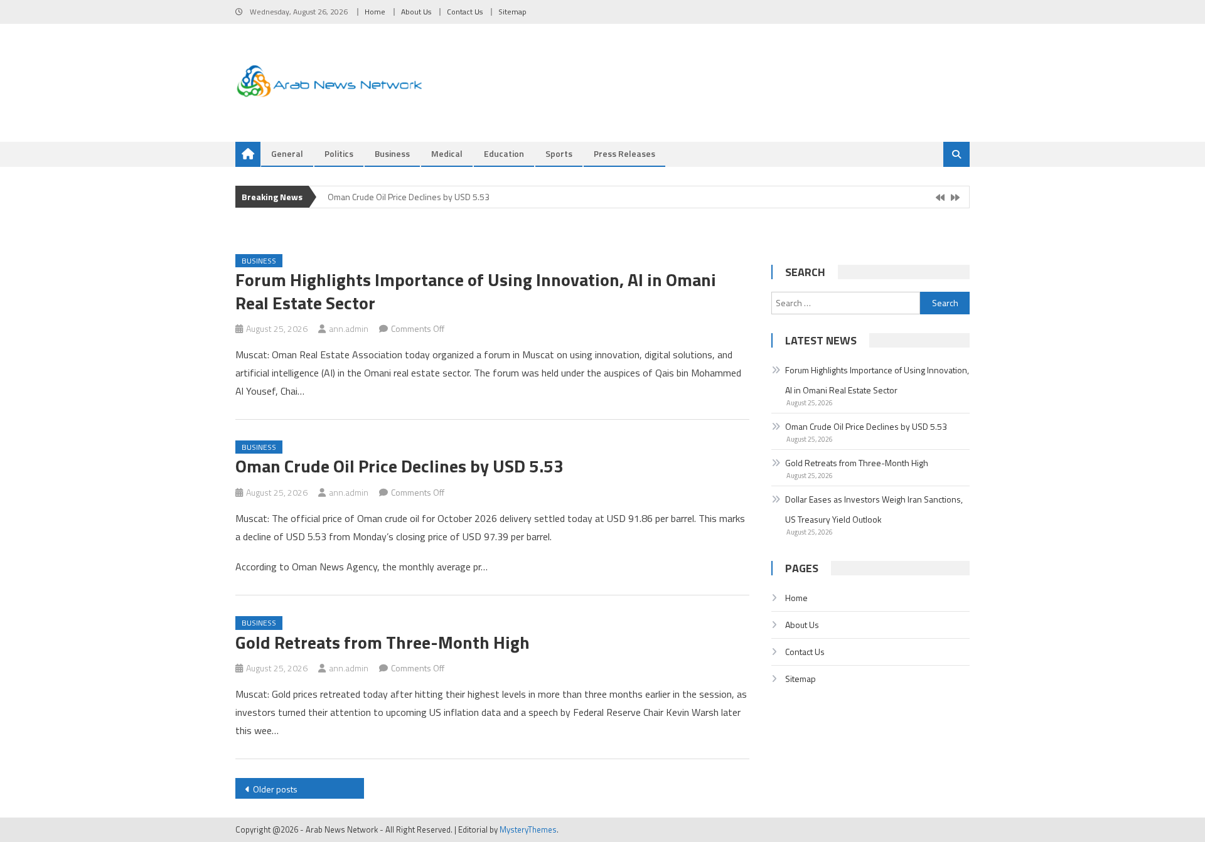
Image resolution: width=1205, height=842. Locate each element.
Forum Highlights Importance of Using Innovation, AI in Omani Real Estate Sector (475, 291)
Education (504, 153)
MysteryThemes (528, 829)
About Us (416, 12)
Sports (558, 153)
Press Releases (624, 153)
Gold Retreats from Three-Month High (382, 642)
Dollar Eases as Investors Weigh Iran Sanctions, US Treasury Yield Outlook (874, 509)
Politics (338, 153)
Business (392, 153)
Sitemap (512, 12)
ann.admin (348, 328)
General (287, 153)
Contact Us (465, 12)
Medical (447, 153)
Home (375, 12)
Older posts (275, 789)
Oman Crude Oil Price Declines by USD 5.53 (409, 196)
